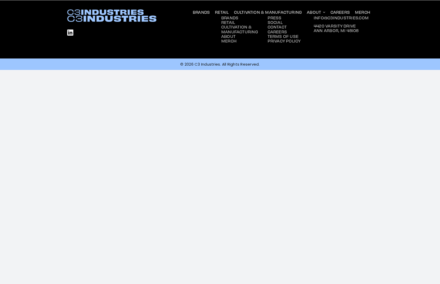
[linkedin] (70, 32)
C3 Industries (207, 64)
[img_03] (105, 11)
